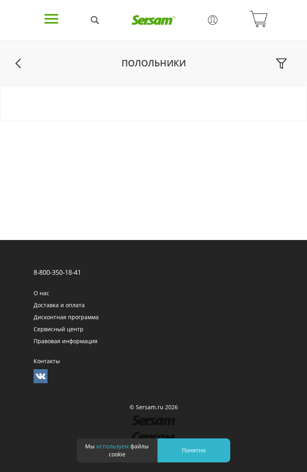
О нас (41, 293)
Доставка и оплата (59, 305)
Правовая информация (66, 341)
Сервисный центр (59, 329)
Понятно (193, 450)
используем (112, 446)
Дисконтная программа (66, 317)
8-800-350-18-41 (57, 272)
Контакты (47, 361)
